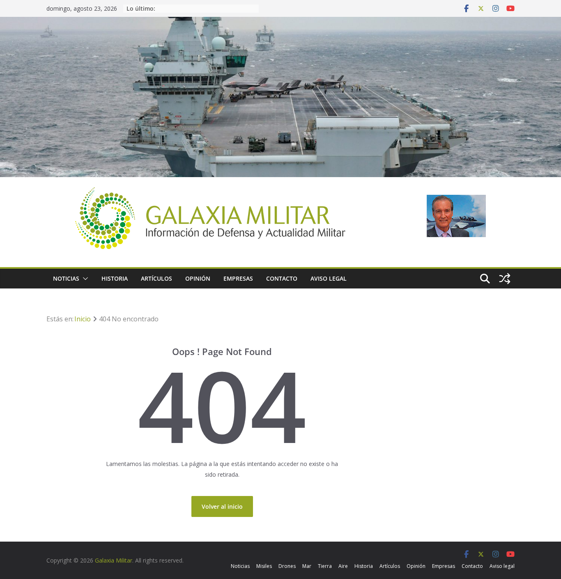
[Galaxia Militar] (280, 22)
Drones (287, 566)
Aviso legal (328, 278)
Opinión (197, 278)
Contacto (281, 278)
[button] (83, 278)
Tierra (325, 566)
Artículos (156, 278)
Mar (306, 566)
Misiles (264, 566)
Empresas (238, 278)
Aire (343, 566)
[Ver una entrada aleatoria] (505, 278)
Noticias (66, 278)
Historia (114, 278)
